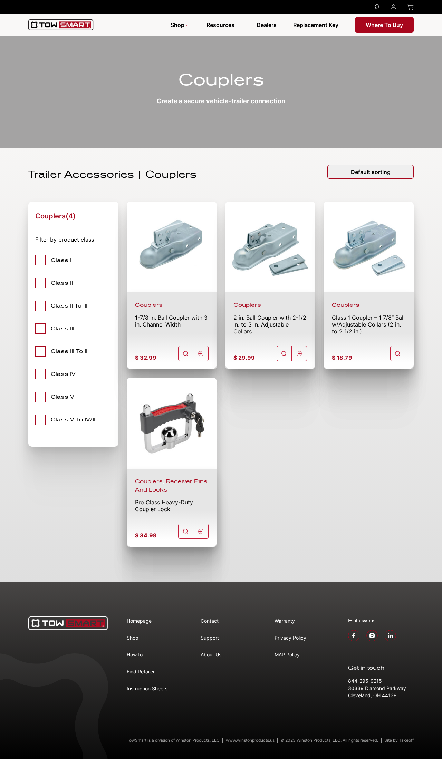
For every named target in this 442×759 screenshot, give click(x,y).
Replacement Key (315, 24)
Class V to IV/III (74, 419)
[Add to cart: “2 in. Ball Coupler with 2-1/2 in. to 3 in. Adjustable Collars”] (299, 353)
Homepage (139, 621)
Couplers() (55, 216)
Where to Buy (384, 24)
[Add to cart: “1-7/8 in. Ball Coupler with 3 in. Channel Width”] (201, 353)
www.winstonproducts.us (250, 740)
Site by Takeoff (399, 740)
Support (210, 638)
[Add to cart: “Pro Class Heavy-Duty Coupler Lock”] (201, 531)
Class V (62, 397)
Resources (221, 24)
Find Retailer (141, 671)
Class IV (63, 374)
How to (135, 655)
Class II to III (69, 306)
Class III (62, 328)
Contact (210, 621)
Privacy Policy (290, 638)
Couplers (149, 305)
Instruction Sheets (147, 688)
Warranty (285, 621)
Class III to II (69, 351)
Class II (62, 283)
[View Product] (185, 353)
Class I (61, 260)
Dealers (267, 24)
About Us (211, 655)
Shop (178, 24)
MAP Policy (287, 655)
